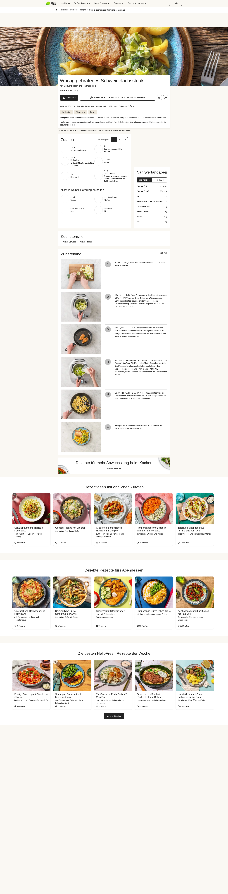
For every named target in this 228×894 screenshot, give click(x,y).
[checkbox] (61, 91)
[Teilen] (165, 97)
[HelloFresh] (51, 3)
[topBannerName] (114, 20)
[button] (94, 139)
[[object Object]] (159, 97)
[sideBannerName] (152, 149)
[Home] (56, 10)
